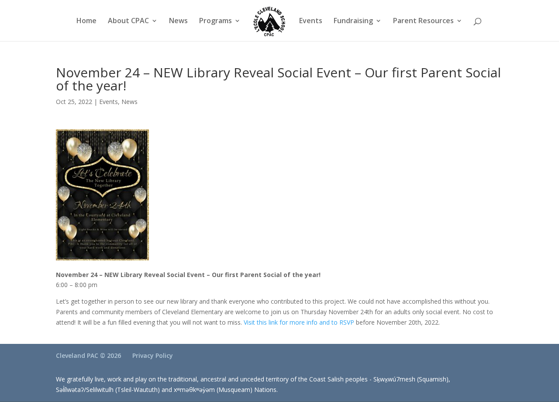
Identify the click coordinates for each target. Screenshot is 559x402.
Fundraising (353, 21)
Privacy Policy (152, 355)
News (178, 21)
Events (310, 21)
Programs (215, 21)
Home (86, 21)
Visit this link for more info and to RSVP (300, 322)
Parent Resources (423, 21)
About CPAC (128, 21)
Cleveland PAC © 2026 (88, 355)
